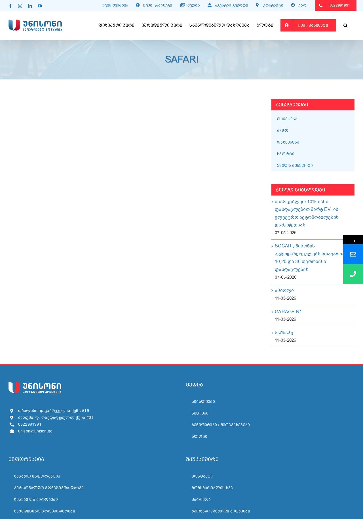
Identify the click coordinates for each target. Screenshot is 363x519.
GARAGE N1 (288, 312)
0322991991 (29, 424)
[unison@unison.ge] (353, 254)
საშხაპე (284, 333)
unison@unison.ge (35, 431)
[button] (345, 25)
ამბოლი (284, 290)
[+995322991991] (353, 274)
